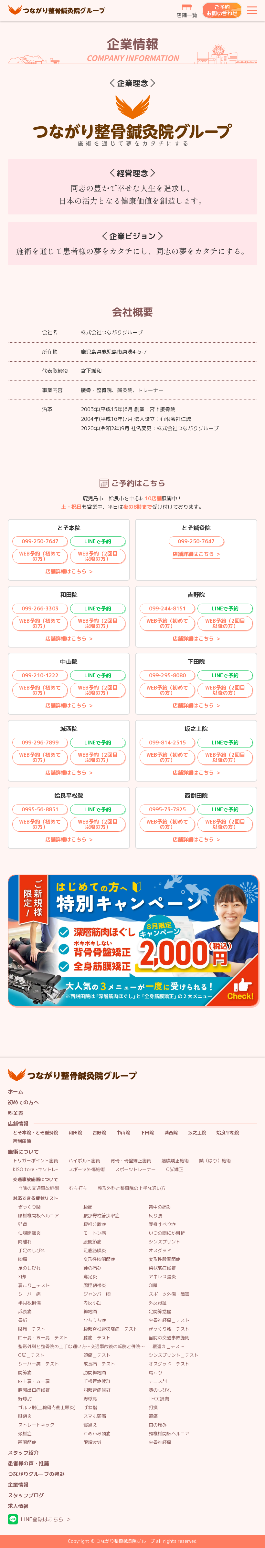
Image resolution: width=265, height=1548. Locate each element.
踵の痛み (92, 1268)
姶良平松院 (228, 1132)
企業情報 (18, 1485)
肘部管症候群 (97, 1390)
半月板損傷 (29, 1303)
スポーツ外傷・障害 (169, 1294)
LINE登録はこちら (42, 1519)
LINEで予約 (97, 541)
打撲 (153, 1407)
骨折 (22, 1320)
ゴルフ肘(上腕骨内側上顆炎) (47, 1407)
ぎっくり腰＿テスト (169, 1329)
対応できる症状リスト (35, 1198)
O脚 (153, 1285)
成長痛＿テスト (99, 1364)
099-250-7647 (40, 541)
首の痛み (158, 1425)
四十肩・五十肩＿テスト (43, 1337)
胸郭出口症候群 (34, 1390)
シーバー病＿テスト (38, 1364)
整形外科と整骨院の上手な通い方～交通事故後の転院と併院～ (81, 1346)
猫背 (22, 1224)
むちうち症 (94, 1320)
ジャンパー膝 (97, 1294)
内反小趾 (92, 1303)
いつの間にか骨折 (167, 1233)
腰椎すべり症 (162, 1224)
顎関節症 (27, 1442)
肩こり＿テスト (34, 1285)
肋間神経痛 (94, 1372)
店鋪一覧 (186, 15)
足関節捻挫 (160, 1311)
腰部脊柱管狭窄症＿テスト (110, 1329)
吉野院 (99, 1132)
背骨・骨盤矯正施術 (131, 1160)
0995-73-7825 (167, 809)
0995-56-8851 (40, 809)
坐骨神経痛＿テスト (169, 1320)
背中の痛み (160, 1207)
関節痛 (25, 1372)
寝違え (90, 1425)
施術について (23, 1152)
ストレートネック (36, 1425)
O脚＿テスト (31, 1355)
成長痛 (25, 1311)
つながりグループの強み (36, 1474)
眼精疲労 (92, 1442)
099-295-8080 (167, 675)
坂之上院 (197, 1132)
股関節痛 (92, 1242)
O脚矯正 (174, 1169)
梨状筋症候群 (162, 1268)
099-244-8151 (167, 608)
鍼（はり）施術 (215, 1160)
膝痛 (22, 1259)
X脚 (22, 1276)
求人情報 (18, 1506)
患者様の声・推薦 (28, 1463)
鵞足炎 (90, 1276)
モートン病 (94, 1233)
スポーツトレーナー (135, 1169)
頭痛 (153, 1416)
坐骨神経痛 (160, 1442)
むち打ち (78, 1188)
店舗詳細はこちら (66, 571)
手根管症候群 (97, 1381)
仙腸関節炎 (29, 1233)
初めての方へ (23, 1102)
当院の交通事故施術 (38, 1188)
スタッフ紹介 (23, 1453)
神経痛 (90, 1311)
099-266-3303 (40, 608)
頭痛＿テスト (97, 1355)
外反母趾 (158, 1303)
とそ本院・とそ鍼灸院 (35, 1132)
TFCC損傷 (159, 1399)
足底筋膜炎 (94, 1250)
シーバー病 (29, 1294)
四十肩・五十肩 (34, 1381)
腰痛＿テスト (31, 1329)
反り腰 (155, 1215)
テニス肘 (158, 1381)
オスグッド (160, 1250)
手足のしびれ (31, 1250)
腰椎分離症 (94, 1224)
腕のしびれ (160, 1390)
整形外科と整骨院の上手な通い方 (131, 1188)
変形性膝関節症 (99, 1259)
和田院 (75, 1132)
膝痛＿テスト (97, 1337)
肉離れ (25, 1242)
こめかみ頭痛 (97, 1433)
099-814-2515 (167, 742)
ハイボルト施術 (84, 1160)
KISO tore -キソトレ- (35, 1169)
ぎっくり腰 (29, 1207)
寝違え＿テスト (168, 1346)
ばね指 (90, 1407)
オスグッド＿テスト (169, 1364)
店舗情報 (18, 1124)
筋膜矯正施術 (175, 1160)
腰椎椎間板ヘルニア (38, 1215)
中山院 (123, 1132)
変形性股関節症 (164, 1259)
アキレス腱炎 (162, 1276)
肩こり (155, 1372)
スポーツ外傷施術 (87, 1169)
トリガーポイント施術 (35, 1160)
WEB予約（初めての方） (40, 556)
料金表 (15, 1113)
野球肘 (25, 1399)
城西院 (171, 1132)
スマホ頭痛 (94, 1416)
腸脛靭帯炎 (94, 1285)
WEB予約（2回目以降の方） (98, 556)
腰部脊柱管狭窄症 (101, 1215)
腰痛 (87, 1207)
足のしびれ (29, 1268)
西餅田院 (22, 1141)
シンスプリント (164, 1242)
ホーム (15, 1092)
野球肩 (90, 1399)
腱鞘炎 (25, 1416)
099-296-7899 (40, 742)
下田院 (147, 1132)
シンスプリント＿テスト (173, 1355)
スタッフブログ (26, 1495)
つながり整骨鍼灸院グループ (57, 10)
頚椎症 (25, 1433)
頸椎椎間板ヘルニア (169, 1433)
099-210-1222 (40, 675)
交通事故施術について (35, 1179)
